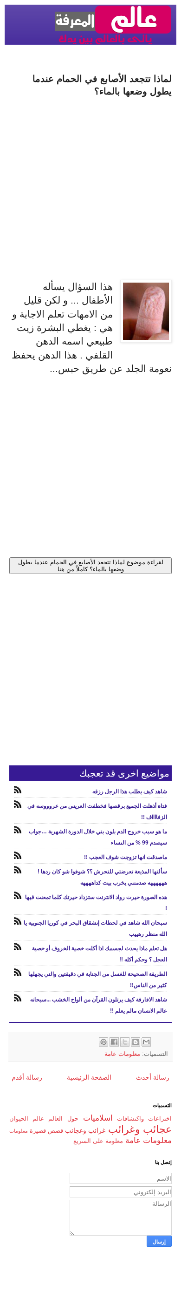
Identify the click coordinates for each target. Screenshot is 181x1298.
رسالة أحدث (152, 1077)
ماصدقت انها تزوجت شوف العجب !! (125, 857)
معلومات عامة (122, 1054)
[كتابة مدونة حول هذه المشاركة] (135, 1042)
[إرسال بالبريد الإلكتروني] (146, 1042)
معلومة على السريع (98, 1141)
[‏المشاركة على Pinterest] (103, 1042)
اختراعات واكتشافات (144, 1118)
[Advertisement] (90, 189)
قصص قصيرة (46, 1131)
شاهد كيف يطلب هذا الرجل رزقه (129, 791)
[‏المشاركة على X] (124, 1042)
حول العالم (63, 1118)
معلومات (18, 1131)
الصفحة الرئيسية (89, 1077)
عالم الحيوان (26, 1118)
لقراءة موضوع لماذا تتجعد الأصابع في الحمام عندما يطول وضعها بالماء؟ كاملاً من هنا (90, 566)
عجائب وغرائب (140, 1129)
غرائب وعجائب (85, 1130)
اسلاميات (98, 1118)
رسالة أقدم (27, 1077)
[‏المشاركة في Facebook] (114, 1042)
